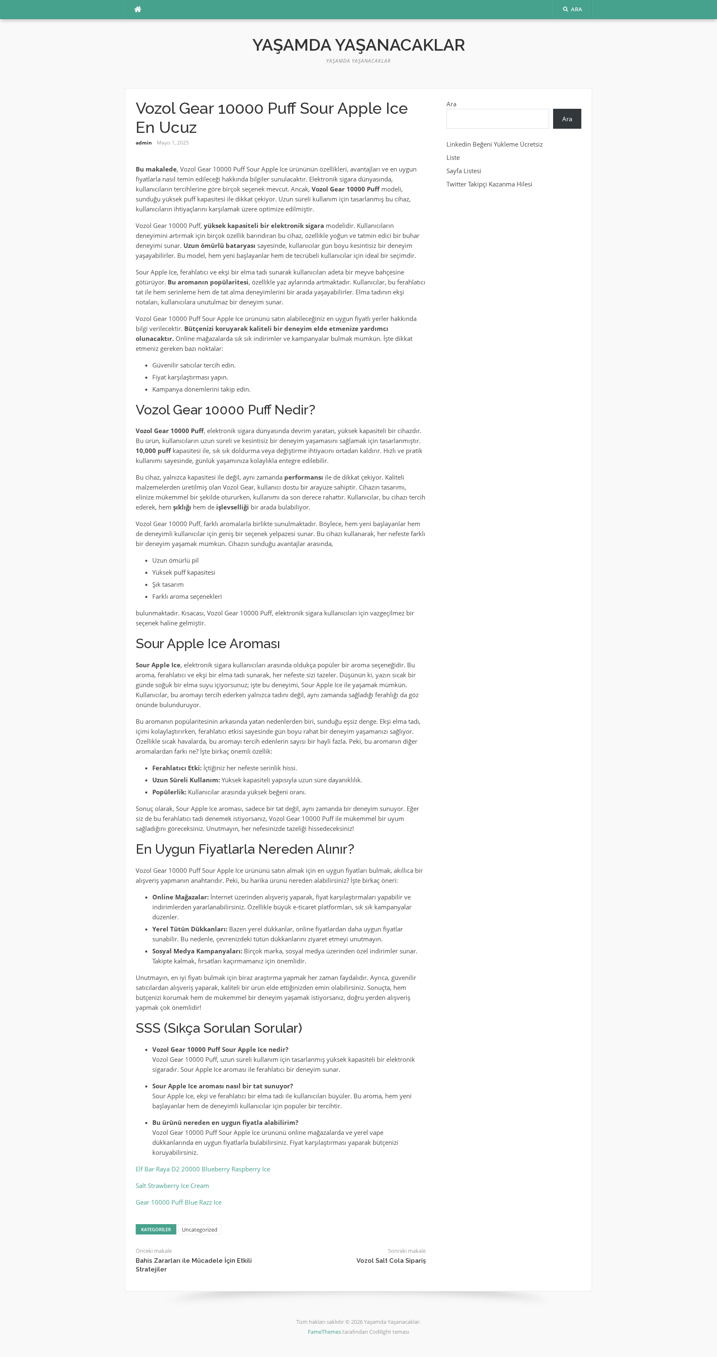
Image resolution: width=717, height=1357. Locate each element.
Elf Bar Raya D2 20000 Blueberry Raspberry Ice (203, 1169)
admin (144, 142)
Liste (453, 157)
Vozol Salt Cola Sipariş (391, 1260)
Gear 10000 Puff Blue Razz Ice (179, 1202)
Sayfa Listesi (463, 171)
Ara (451, 104)
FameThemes (324, 1331)
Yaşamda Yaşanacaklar (358, 44)
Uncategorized (199, 1229)
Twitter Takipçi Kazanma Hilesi (489, 184)
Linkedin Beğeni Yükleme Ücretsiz (494, 144)
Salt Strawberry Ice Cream (172, 1185)
